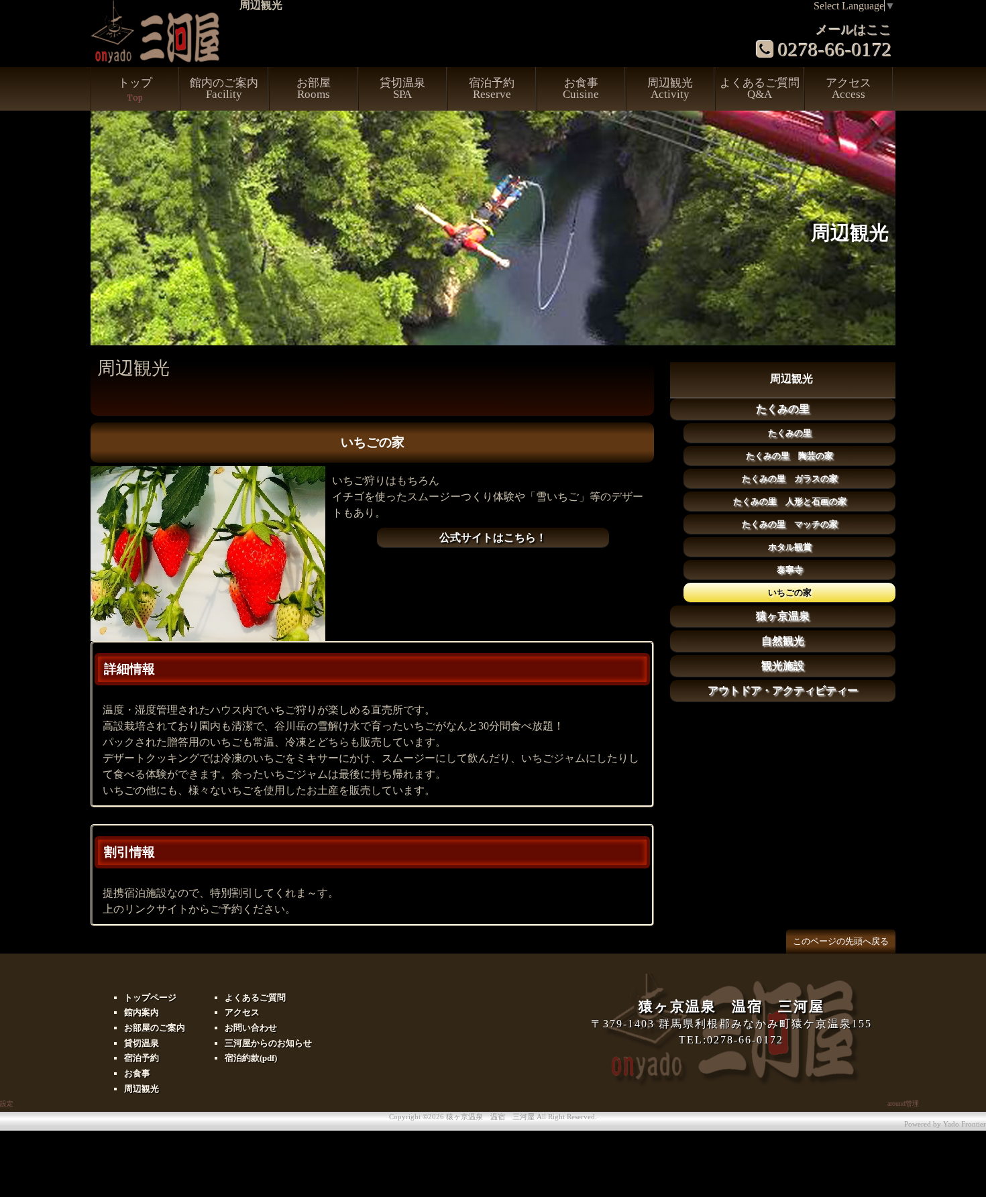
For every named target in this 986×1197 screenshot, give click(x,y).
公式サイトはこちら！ (493, 537)
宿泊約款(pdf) (251, 1058)
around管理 (903, 1103)
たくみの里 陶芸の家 (789, 456)
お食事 (581, 88)
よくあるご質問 (760, 88)
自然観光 (782, 640)
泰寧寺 (790, 570)
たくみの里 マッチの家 (790, 524)
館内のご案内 (224, 88)
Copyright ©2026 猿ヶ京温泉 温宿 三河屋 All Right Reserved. (493, 1117)
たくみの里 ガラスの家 (790, 478)
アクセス (848, 88)
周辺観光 (670, 88)
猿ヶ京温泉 (783, 616)
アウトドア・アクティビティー (783, 690)
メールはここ (854, 30)
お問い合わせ (251, 1028)
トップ (135, 89)
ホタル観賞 (790, 547)
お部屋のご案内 (154, 1028)
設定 (6, 1103)
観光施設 (782, 665)
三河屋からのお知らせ (268, 1043)
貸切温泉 (402, 88)
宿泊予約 (491, 88)
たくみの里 (783, 408)
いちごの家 (790, 592)
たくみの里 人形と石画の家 (789, 501)
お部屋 (313, 88)
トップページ (150, 997)
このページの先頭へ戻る (841, 941)
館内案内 (141, 1012)
